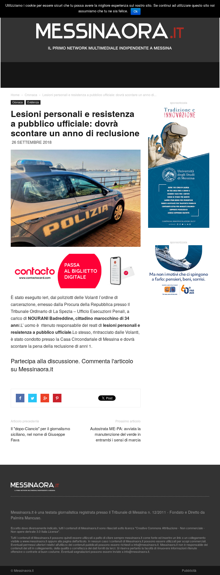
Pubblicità (189, 570)
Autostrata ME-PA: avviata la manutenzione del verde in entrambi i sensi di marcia (115, 434)
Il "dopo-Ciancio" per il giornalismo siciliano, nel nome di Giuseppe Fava (40, 434)
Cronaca (17, 102)
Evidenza (33, 102)
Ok (136, 11)
